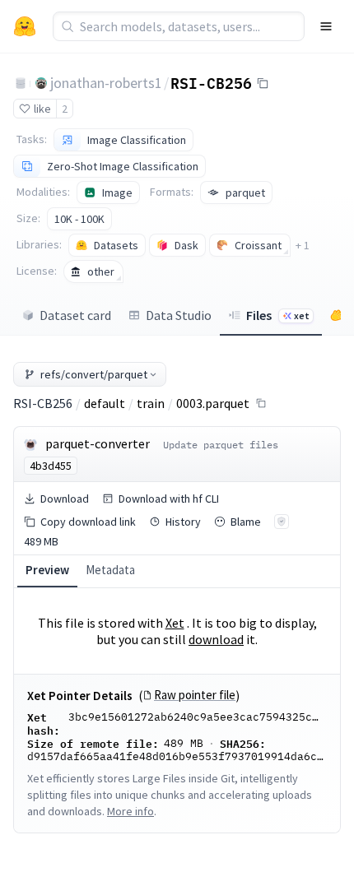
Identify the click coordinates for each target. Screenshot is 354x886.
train (151, 403)
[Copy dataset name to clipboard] (262, 83)
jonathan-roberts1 (106, 82)
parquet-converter (97, 443)
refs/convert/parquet (93, 374)
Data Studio (179, 315)
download (216, 639)
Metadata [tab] (110, 570)
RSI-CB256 (211, 82)
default (104, 403)
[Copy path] (261, 403)
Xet (174, 623)
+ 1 (303, 245)
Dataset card (75, 315)
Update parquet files (220, 444)
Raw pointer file (194, 695)
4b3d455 (51, 465)
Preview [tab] (47, 570)
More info (130, 811)
